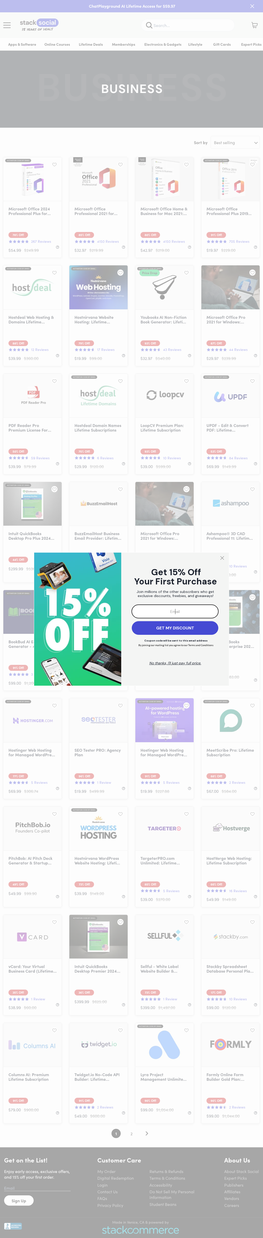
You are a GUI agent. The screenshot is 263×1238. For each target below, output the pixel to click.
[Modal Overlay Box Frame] (131, 619)
